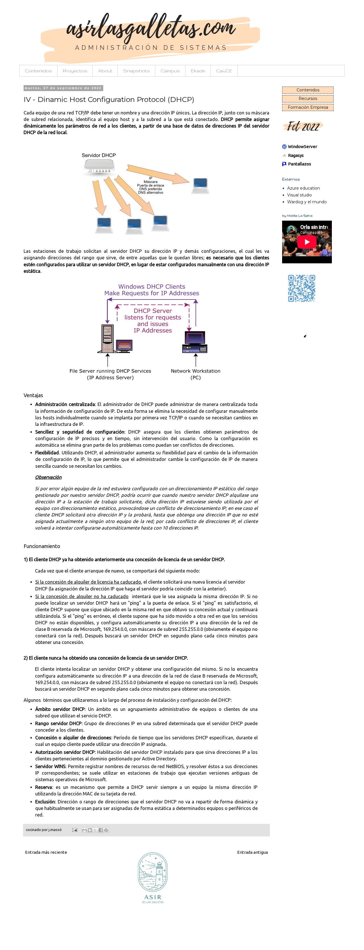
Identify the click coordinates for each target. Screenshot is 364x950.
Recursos (308, 98)
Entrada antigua (252, 852)
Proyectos (75, 70)
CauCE (224, 70)
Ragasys (296, 155)
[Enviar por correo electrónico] (84, 830)
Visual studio (299, 195)
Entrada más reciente (46, 852)
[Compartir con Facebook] (101, 830)
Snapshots (136, 70)
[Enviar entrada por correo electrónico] (74, 829)
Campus (170, 70)
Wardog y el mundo (307, 201)
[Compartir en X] (95, 830)
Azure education (303, 188)
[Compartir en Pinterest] (106, 830)
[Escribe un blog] (90, 830)
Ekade (198, 70)
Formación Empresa (308, 107)
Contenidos (38, 70)
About (105, 70)
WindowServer (302, 146)
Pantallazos (299, 163)
